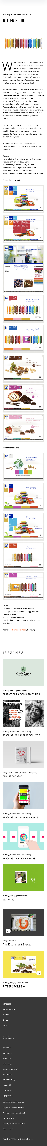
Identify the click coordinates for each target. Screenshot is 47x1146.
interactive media (24, 14)
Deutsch (6, 1025)
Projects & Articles (9, 1009)
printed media (21, 690)
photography (7, 1074)
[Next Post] (23, 964)
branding (6, 14)
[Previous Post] (23, 922)
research (23, 772)
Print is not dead (12, 776)
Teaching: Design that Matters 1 (21, 817)
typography (32, 772)
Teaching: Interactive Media (19, 858)
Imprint (6, 1036)
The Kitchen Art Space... (17, 944)
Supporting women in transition (21, 694)
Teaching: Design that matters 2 (21, 735)
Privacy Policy (8, 1038)
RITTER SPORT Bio (14, 986)
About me (6, 1015)
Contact (5, 1020)
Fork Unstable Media (18, 630)
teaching (28, 731)
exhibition (12, 940)
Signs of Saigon (8, 1129)
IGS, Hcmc (8, 899)
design (13, 14)
